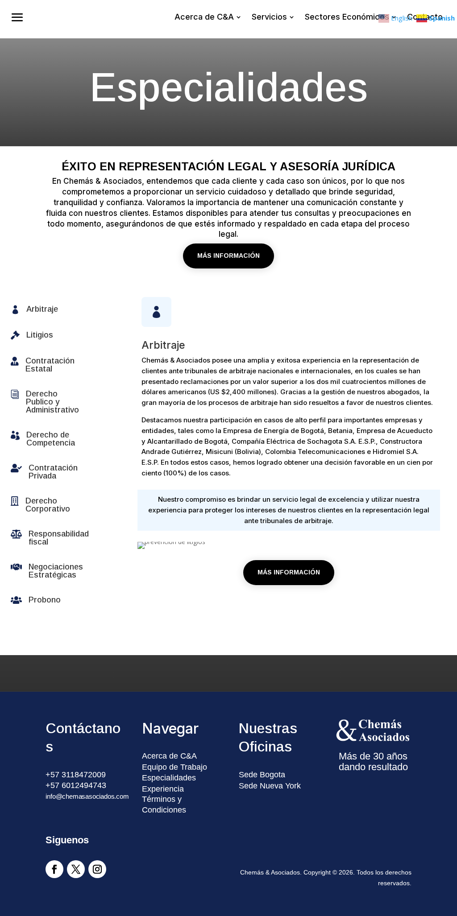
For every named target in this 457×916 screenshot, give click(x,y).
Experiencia (163, 788)
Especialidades (169, 777)
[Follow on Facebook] (54, 869)
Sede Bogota (262, 774)
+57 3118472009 (76, 774)
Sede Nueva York (270, 785)
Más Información (228, 255)
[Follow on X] (76, 869)
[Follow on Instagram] (97, 869)
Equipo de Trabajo (174, 767)
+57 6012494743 (76, 785)
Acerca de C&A (169, 755)
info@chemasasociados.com (87, 796)
